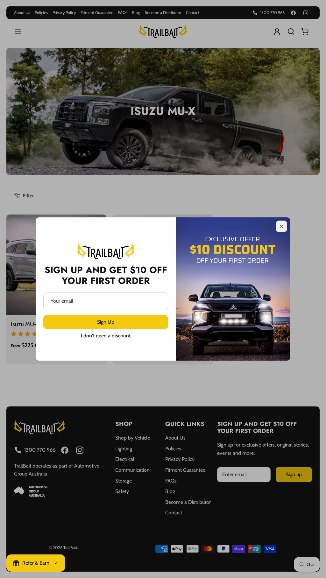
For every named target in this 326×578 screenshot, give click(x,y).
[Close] (281, 226)
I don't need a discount (106, 336)
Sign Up (105, 322)
